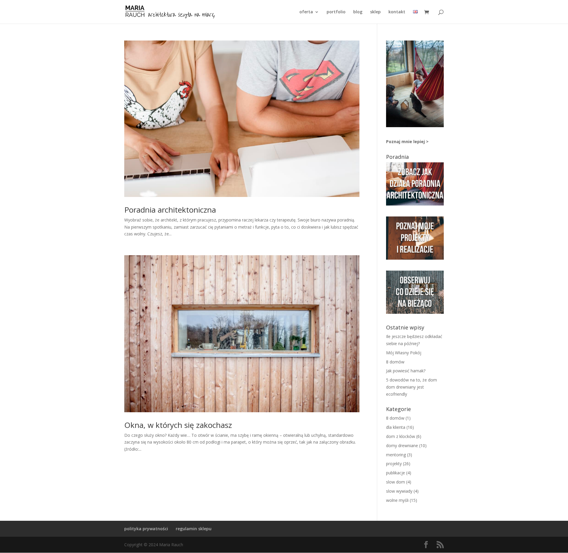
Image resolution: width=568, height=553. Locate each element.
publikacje (395, 473)
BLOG (357, 12)
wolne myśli (397, 500)
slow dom (395, 482)
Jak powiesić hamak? (405, 370)
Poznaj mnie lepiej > (407, 141)
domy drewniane (402, 445)
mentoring (396, 454)
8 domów (395, 362)
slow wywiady (399, 491)
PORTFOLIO (336, 12)
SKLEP (375, 12)
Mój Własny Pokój (403, 352)
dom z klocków (400, 436)
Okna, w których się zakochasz (178, 425)
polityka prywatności (146, 528)
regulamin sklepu (194, 528)
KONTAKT (396, 12)
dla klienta (395, 427)
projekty (394, 463)
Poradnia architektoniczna (170, 209)
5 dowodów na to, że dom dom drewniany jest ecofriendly (411, 387)
